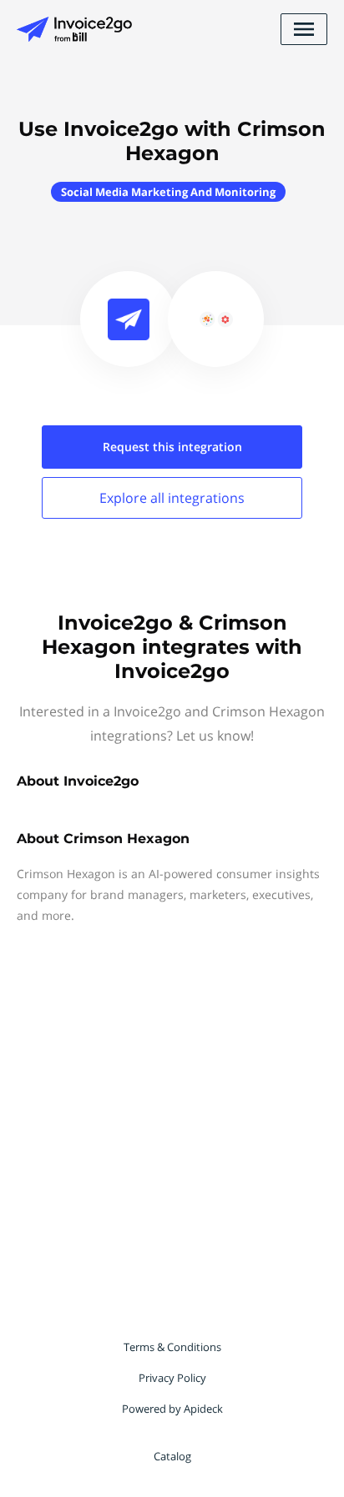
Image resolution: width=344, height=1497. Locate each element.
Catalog (172, 1456)
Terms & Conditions (172, 1346)
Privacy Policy (172, 1377)
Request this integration (172, 447)
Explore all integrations (172, 498)
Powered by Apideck (172, 1408)
